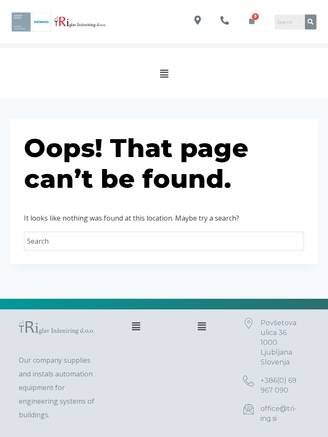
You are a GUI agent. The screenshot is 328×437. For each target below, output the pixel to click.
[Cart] (251, 20)
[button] (164, 73)
